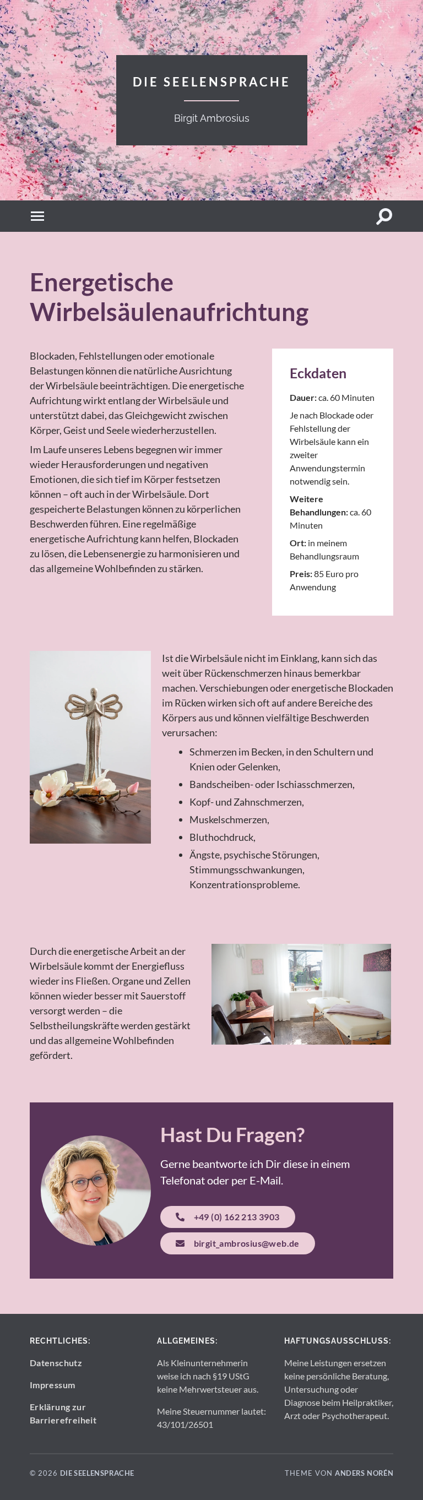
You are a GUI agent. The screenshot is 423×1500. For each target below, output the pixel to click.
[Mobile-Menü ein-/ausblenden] (38, 216)
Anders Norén (364, 1473)
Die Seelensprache (212, 81)
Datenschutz (56, 1362)
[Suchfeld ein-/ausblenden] (384, 216)
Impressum (52, 1384)
